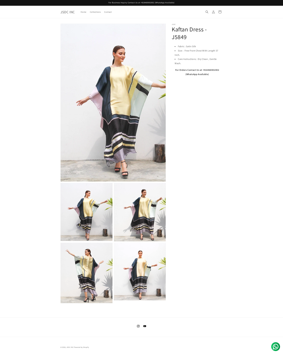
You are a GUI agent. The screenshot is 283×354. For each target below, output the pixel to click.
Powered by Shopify (81, 347)
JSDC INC (70, 347)
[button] (207, 12)
